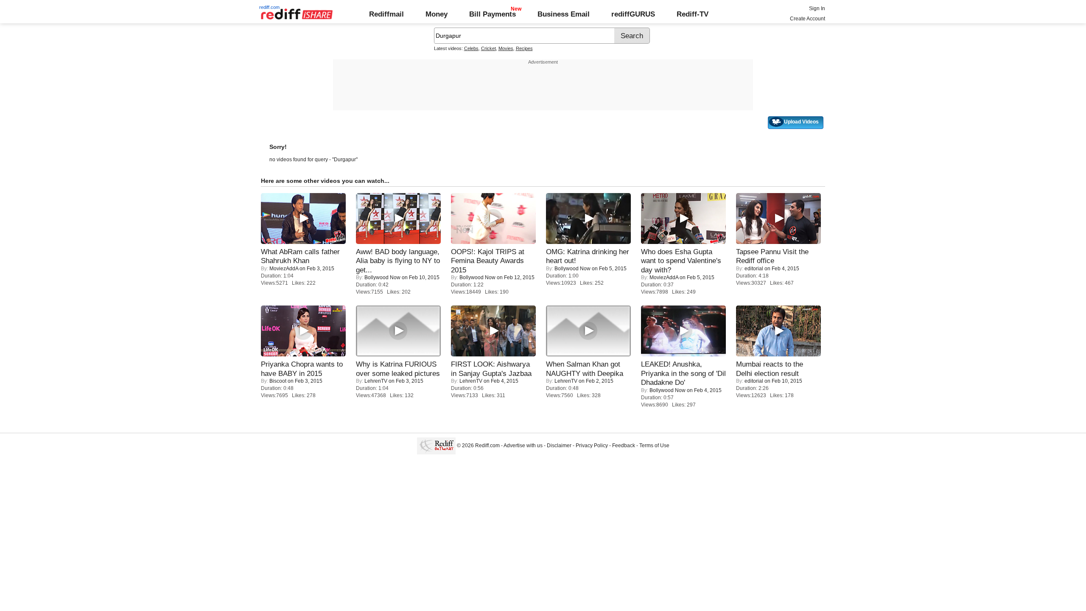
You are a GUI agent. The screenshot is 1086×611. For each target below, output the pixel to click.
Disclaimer (559, 445)
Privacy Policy (592, 445)
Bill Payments (492, 14)
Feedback (623, 445)
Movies (505, 48)
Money (436, 14)
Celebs (471, 48)
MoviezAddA (283, 269)
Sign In (817, 8)
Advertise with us (523, 445)
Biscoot (277, 381)
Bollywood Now (382, 277)
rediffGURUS (633, 14)
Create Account (807, 19)
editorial (754, 269)
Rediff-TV (692, 14)
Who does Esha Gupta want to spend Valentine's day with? (681, 261)
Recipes (524, 48)
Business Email (563, 14)
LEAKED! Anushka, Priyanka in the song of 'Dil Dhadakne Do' (683, 373)
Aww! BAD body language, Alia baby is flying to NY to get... (398, 261)
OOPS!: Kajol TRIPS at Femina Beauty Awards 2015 (487, 261)
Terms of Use (654, 445)
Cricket (488, 48)
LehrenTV (375, 381)
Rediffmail (386, 14)
